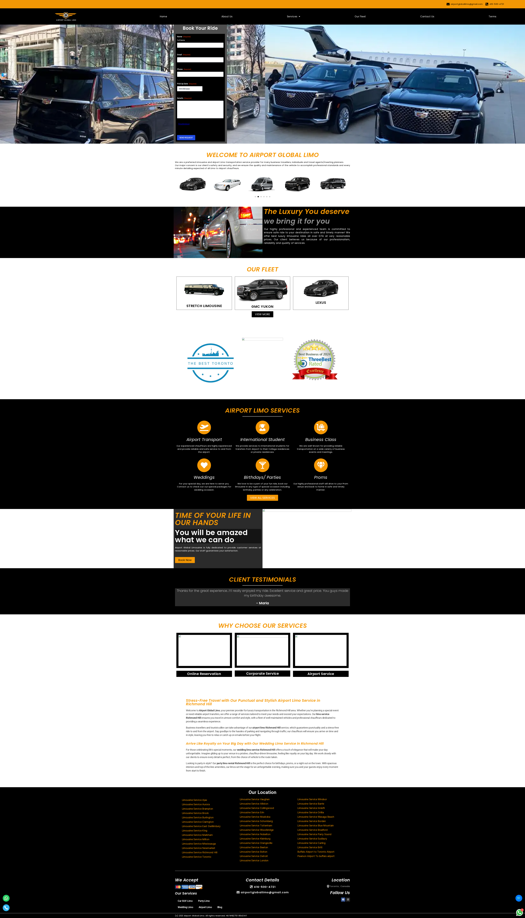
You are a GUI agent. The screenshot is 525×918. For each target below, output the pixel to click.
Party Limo (204, 900)
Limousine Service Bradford (312, 829)
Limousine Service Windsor (312, 799)
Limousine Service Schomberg (256, 821)
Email (183, 55)
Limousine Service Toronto (196, 856)
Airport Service (320, 673)
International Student (262, 439)
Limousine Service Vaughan (255, 799)
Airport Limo (205, 907)
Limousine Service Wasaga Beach (315, 816)
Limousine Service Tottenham (256, 825)
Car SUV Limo (185, 900)
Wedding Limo (185, 907)
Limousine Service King (194, 830)
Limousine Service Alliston (254, 803)
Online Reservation (204, 673)
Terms (492, 16)
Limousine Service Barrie (310, 803)
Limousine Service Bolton (253, 851)
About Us (226, 16)
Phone (184, 69)
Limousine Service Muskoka (255, 816)
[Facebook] (343, 900)
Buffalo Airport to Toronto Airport (315, 851)
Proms (320, 477)
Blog (219, 907)
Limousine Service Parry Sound (314, 834)
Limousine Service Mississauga (199, 843)
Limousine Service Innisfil (311, 808)
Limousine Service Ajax (194, 800)
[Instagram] (348, 900)
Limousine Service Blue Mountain (315, 825)
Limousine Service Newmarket (198, 848)
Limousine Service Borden (311, 821)
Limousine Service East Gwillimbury (201, 826)
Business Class (320, 439)
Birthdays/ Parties (262, 477)
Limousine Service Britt (310, 847)
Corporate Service (262, 673)
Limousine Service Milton (195, 839)
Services (292, 16)
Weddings (204, 477)
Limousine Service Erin (252, 812)
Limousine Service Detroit (254, 856)
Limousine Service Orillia (310, 812)
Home (163, 16)
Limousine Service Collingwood (257, 808)
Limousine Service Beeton (254, 847)
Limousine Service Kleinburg (255, 838)
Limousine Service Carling (311, 843)
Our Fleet (360, 16)
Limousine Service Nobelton (255, 834)
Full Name (181, 40)
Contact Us (427, 16)
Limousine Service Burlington (197, 817)
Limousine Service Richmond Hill (199, 852)
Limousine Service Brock (195, 813)
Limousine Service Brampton (197, 808)
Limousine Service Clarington (198, 821)
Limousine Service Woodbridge (257, 829)
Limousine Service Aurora (196, 804)
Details (184, 98)
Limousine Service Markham (197, 834)
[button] (255, 196)
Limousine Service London (254, 860)
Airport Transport (204, 439)
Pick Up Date (186, 84)
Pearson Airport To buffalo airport (316, 856)
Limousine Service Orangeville (256, 843)
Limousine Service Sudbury (312, 838)
